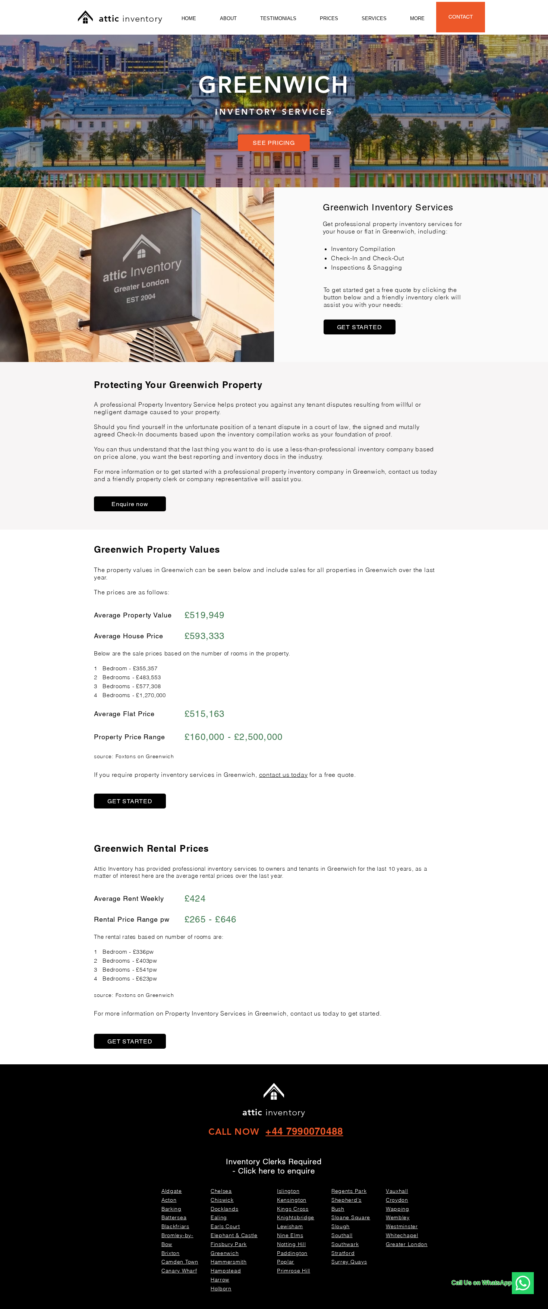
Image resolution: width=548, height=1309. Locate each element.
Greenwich (398, 231)
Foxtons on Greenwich (145, 756)
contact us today (283, 774)
